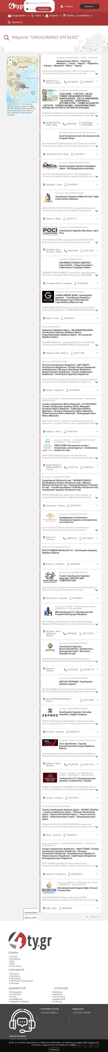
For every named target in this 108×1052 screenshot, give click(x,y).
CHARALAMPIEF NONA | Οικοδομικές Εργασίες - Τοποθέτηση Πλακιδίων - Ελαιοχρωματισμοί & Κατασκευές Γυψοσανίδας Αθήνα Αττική (73, 298)
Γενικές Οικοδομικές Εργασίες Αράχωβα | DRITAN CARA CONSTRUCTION (74, 578)
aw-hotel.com (59, 997)
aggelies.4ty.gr (59, 999)
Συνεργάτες (15, 959)
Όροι (12, 961)
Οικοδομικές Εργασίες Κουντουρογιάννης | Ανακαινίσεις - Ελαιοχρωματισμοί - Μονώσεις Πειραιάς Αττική (76, 650)
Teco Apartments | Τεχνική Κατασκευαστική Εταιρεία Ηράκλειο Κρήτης (77, 746)
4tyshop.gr (57, 992)
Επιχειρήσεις (19, 15)
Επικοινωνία (15, 966)
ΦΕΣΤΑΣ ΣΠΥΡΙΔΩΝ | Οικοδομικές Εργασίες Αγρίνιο (76, 682)
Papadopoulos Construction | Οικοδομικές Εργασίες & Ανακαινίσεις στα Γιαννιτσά (78, 519)
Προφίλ (13, 956)
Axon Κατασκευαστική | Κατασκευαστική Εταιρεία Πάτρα (79, 137)
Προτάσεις (15, 976)
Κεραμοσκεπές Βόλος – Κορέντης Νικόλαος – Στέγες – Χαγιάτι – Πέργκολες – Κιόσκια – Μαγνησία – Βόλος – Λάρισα (70, 63)
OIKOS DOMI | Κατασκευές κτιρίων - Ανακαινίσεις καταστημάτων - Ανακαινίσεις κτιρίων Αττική (76, 447)
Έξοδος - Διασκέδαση (78, 15)
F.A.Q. (12, 964)
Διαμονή (53, 15)
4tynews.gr (58, 994)
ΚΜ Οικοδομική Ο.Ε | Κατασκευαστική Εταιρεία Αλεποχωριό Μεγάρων (74, 613)
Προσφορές (15, 978)
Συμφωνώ (54, 1049)
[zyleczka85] (31, 917)
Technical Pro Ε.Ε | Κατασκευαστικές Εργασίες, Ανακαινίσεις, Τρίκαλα (77, 779)
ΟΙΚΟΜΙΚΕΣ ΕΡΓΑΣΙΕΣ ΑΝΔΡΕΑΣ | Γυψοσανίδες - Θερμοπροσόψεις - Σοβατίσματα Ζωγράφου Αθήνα (76, 265)
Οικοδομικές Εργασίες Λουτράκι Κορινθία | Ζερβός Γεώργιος (75, 713)
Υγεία (38, 15)
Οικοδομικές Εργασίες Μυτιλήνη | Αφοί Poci (78, 231)
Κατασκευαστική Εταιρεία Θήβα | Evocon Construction (77, 889)
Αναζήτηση (43, 9)
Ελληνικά (89, 6)
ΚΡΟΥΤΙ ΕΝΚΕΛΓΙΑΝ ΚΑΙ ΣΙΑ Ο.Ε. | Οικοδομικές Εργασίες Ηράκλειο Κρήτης (69, 551)
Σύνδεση (69, 6)
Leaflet (9, 104)
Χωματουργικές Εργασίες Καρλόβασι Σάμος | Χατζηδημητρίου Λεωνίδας (77, 167)
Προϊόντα (17, 22)
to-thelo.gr (57, 1001)
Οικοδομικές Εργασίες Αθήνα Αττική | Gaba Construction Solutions (77, 197)
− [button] (10, 64)
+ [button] (10, 60)
